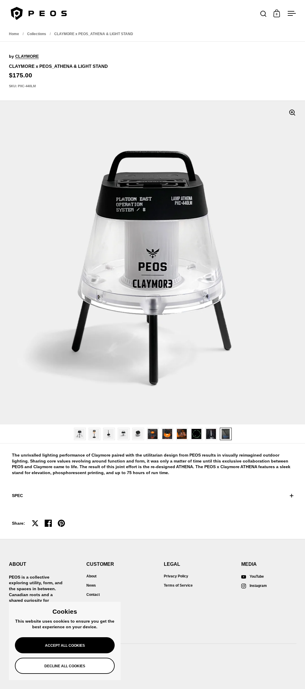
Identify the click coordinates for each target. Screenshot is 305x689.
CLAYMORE (27, 56)
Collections (36, 34)
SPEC (17, 495)
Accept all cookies (65, 645)
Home (14, 34)
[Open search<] (263, 13)
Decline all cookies (64, 666)
